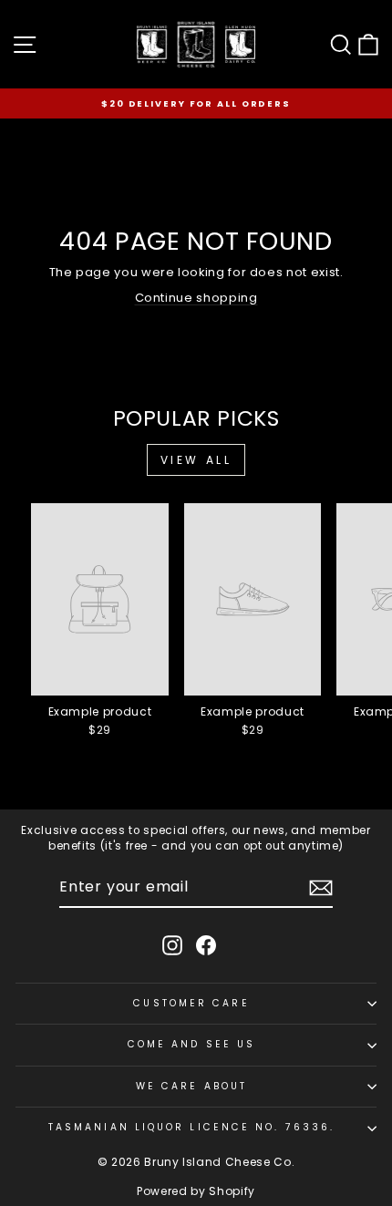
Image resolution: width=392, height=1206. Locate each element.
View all (196, 460)
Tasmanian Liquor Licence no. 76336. (191, 1127)
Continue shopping (196, 297)
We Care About (191, 1086)
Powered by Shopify (196, 1191)
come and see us (191, 1044)
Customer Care (191, 1003)
